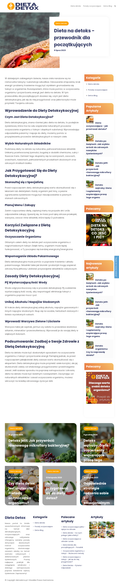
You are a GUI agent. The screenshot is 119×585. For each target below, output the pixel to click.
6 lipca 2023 (60, 50)
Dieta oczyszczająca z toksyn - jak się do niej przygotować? (71, 559)
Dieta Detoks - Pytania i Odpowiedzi (71, 566)
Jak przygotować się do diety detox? (57, 490)
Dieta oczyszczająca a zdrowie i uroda (71, 540)
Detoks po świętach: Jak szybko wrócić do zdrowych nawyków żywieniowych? (97, 147)
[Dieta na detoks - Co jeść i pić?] (99, 230)
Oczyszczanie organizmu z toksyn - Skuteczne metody (72, 552)
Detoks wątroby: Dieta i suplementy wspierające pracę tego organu (99, 191)
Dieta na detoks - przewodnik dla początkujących (74, 37)
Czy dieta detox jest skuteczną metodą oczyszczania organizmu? (21, 493)
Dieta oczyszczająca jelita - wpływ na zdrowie (73, 528)
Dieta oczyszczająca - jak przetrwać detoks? (97, 126)
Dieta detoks (76, 6)
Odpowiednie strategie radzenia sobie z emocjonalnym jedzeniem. (97, 495)
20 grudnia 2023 (15, 477)
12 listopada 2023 (54, 477)
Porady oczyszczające (92, 6)
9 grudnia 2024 (91, 435)
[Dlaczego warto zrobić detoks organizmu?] (99, 388)
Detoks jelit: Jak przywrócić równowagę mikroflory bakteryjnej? (38, 443)
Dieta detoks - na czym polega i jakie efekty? (71, 534)
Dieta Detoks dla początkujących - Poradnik (72, 546)
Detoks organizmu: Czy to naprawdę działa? (97, 350)
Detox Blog (107, 6)
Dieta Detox (15, 517)
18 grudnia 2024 (15, 435)
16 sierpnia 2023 (91, 477)
